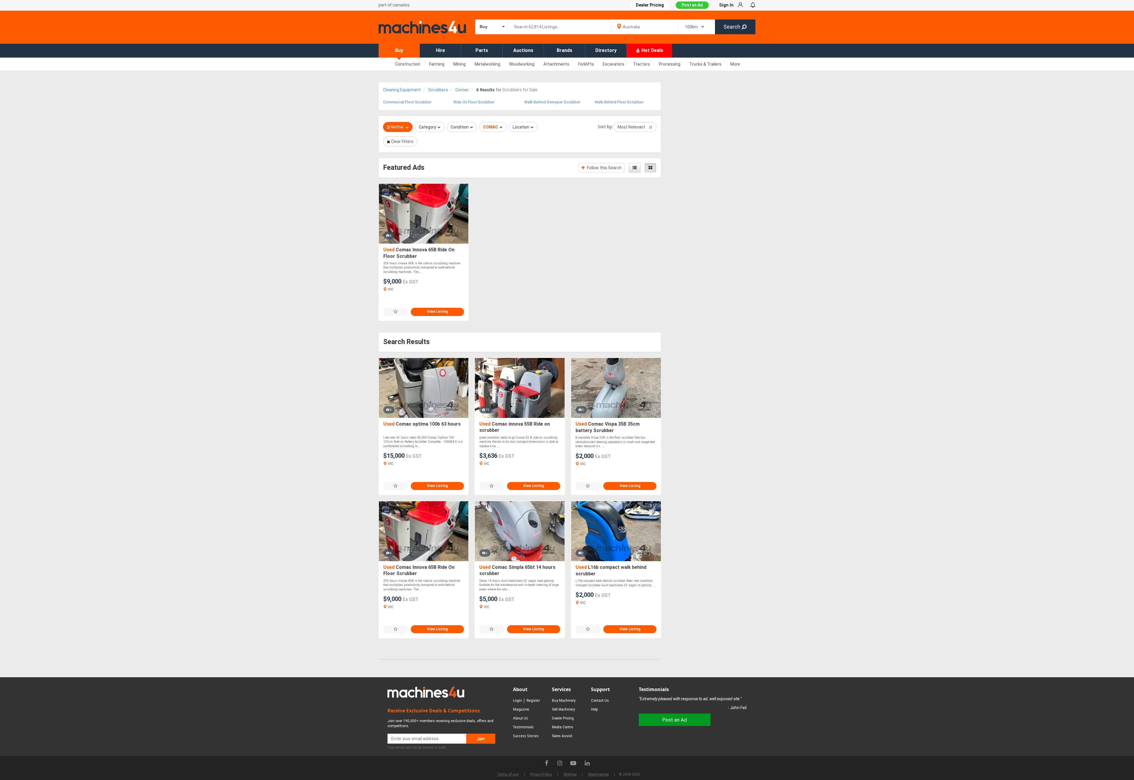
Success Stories (526, 735)
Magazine (521, 709)
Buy (399, 50)
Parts (481, 50)
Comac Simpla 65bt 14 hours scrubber (517, 570)
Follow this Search (604, 167)
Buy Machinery (564, 700)
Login (517, 700)
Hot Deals (651, 50)
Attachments (556, 64)
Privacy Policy (541, 774)
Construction (407, 64)
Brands (564, 50)
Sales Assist (562, 736)
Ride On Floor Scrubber (474, 102)
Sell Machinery (563, 709)
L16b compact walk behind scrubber (611, 570)
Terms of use (508, 774)
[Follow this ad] (395, 312)
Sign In (726, 5)
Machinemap (598, 774)
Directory (606, 50)
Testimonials (523, 726)
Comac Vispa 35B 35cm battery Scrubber (608, 427)
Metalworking (487, 64)
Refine (397, 127)
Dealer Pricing (563, 718)
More (735, 64)
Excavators (613, 64)
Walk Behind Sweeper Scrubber (552, 102)
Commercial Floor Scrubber (407, 102)
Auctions (523, 50)
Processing (669, 64)
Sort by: (605, 126)
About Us (520, 718)
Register (533, 700)
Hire (440, 50)
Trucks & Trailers (705, 64)
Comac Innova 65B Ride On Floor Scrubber (418, 253)
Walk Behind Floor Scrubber (619, 102)
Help (594, 709)
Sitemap (569, 774)
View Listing (437, 312)
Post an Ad (692, 5)
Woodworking (522, 64)
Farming (436, 64)
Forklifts (586, 64)
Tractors (641, 64)
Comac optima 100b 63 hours (422, 424)
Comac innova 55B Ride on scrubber (514, 427)
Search (733, 27)
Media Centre (562, 727)
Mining (459, 64)
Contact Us (600, 700)
